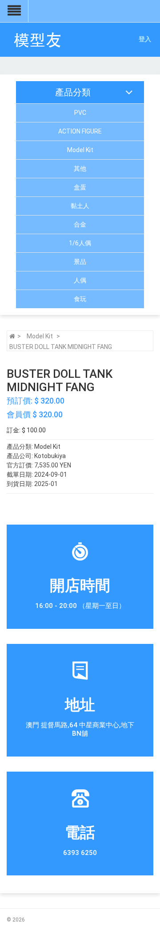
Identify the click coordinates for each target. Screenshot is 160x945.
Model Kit (80, 149)
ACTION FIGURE (80, 131)
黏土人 (80, 205)
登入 (145, 39)
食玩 (80, 298)
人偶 (80, 280)
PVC (80, 112)
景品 (80, 261)
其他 (80, 168)
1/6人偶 (80, 243)
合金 (80, 224)
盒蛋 (80, 187)
